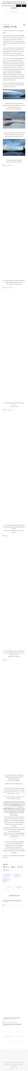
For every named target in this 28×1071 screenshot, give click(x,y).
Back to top (14, 1068)
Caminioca (19, 887)
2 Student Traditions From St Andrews (12, 1024)
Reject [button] (24, 5)
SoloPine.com (14, 1066)
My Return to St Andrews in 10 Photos (6, 880)
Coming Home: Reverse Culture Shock (12, 900)
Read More (14, 8)
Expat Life (7, 24)
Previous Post (9, 1036)
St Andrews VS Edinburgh (17, 875)
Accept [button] (18, 5)
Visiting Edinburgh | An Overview (7, 875)
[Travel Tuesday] (14, 813)
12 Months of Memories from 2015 (11, 1018)
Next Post (20, 1036)
